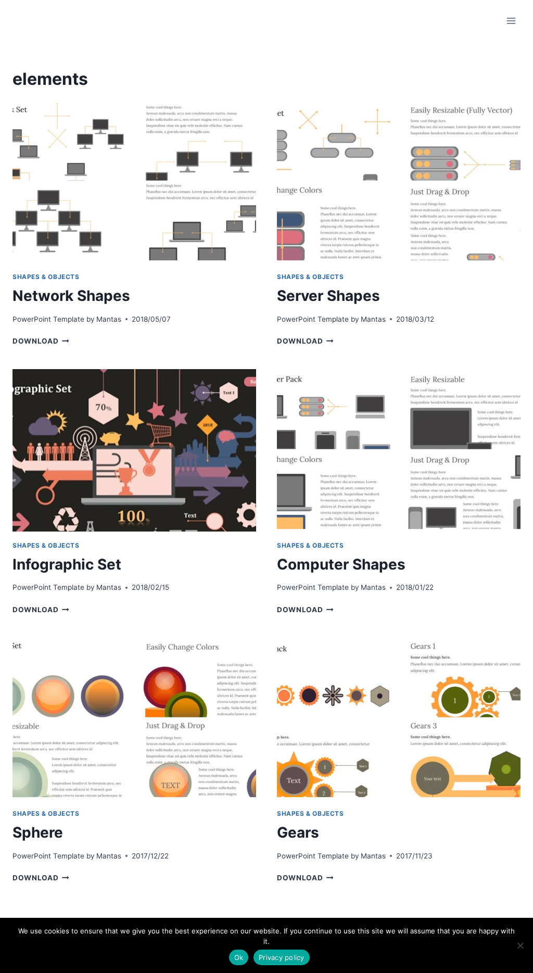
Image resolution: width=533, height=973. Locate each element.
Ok (239, 957)
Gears (298, 832)
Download (40, 341)
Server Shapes (328, 296)
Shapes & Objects (46, 277)
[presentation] (134, 181)
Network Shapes (71, 296)
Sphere (37, 832)
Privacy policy (281, 957)
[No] (520, 945)
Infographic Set (66, 564)
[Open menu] (511, 20)
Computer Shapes (341, 564)
